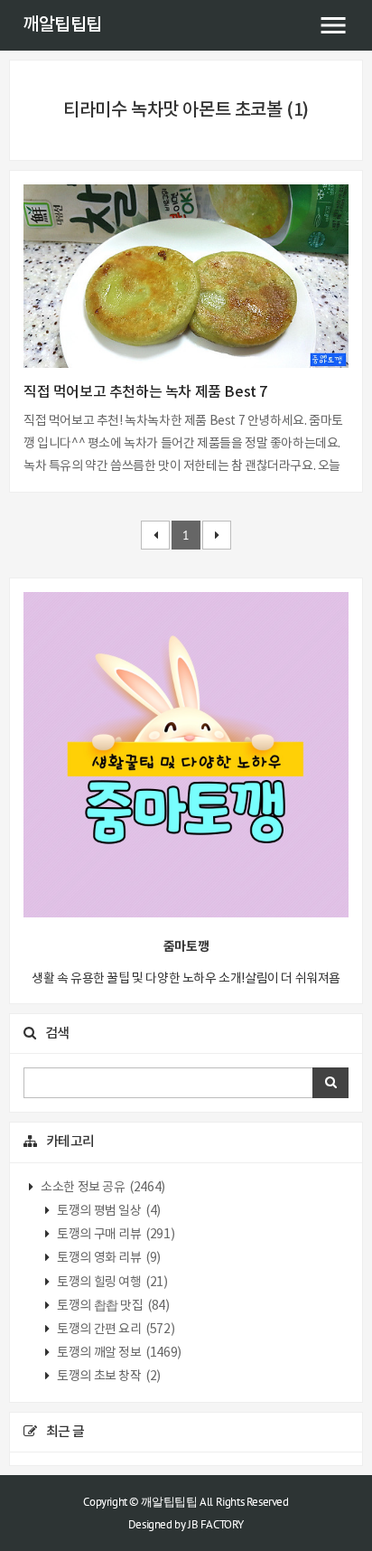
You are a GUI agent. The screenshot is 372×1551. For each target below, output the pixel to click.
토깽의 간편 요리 (115, 1329)
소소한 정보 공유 (102, 1187)
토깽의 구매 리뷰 (115, 1234)
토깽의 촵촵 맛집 (112, 1306)
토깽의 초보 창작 (108, 1376)
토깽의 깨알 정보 (118, 1353)
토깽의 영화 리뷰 (108, 1258)
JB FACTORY (216, 1524)
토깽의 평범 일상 (108, 1211)
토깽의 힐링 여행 (111, 1282)
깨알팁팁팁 (62, 25)
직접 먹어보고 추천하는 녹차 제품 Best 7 (145, 392)
